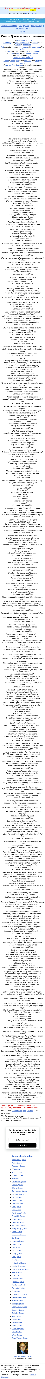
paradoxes (30, 40)
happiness (27, 45)
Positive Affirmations (9, 26)
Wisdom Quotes (18, 1329)
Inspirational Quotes (19, 1235)
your (6, 65)
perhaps (19, 65)
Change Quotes (17, 1188)
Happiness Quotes (18, 1225)
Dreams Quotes (17, 1203)
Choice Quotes (17, 1185)
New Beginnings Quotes (20, 1269)
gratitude (18, 43)
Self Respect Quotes (19, 1294)
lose (33, 47)
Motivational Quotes (19, 1263)
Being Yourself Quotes (20, 1338)
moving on (33, 13)
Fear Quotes (16, 1210)
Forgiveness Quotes (19, 1213)
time (17, 61)
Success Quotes (18, 1310)
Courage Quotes (18, 1194)
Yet (2, 47)
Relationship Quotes (19, 1285)
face (26, 51)
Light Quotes (16, 1250)
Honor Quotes (17, 1232)
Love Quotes (16, 1257)
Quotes (30, 1111)
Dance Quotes (17, 1197)
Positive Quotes (17, 1279)
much (37, 47)
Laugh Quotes (17, 1244)
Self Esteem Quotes (19, 1297)
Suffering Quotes (18, 1313)
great (23, 40)
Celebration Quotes (19, 1182)
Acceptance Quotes (19, 1160)
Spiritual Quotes (17, 1300)
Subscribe (22, 1145)
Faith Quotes (16, 1207)
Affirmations (16, 1169)
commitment (23, 47)
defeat (35, 53)
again (29, 56)
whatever (25, 43)
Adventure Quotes (18, 1166)
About (22, 32)
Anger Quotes (17, 1172)
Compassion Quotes (19, 1191)
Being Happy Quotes (19, 1228)
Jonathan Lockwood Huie (23, 58)
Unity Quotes (16, 1319)
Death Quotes (17, 1200)
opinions (12, 65)
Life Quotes (16, 1247)
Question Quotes (18, 1282)
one (13, 40)
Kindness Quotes (18, 1241)
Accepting (7, 43)
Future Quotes (17, 1219)
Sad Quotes (16, 1291)
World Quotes (17, 1335)
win (17, 53)
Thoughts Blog (36, 26)
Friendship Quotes (18, 1216)
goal (13, 47)
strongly (38, 61)
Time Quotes (16, 1316)
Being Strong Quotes (19, 1307)
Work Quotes (17, 1332)
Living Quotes (17, 1254)
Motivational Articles (22, 29)
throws (35, 43)
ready (19, 56)
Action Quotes (17, 1163)
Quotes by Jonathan (22, 1156)
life (26, 13)
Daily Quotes (24, 26)
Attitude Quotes (17, 1175)
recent (12, 61)
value (22, 49)
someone (27, 61)
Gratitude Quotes (18, 1222)
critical (18, 45)
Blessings (15, 1178)
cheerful (28, 53)
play (12, 53)
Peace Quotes (17, 1272)
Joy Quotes (16, 1238)
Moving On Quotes (19, 1266)
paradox (37, 51)
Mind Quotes (16, 1260)
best (10, 51)
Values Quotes (17, 1322)
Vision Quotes (17, 1325)
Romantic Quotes (18, 1288)
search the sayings (19, 1111)
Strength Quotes (18, 1304)
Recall (6, 61)
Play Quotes (16, 1275)
